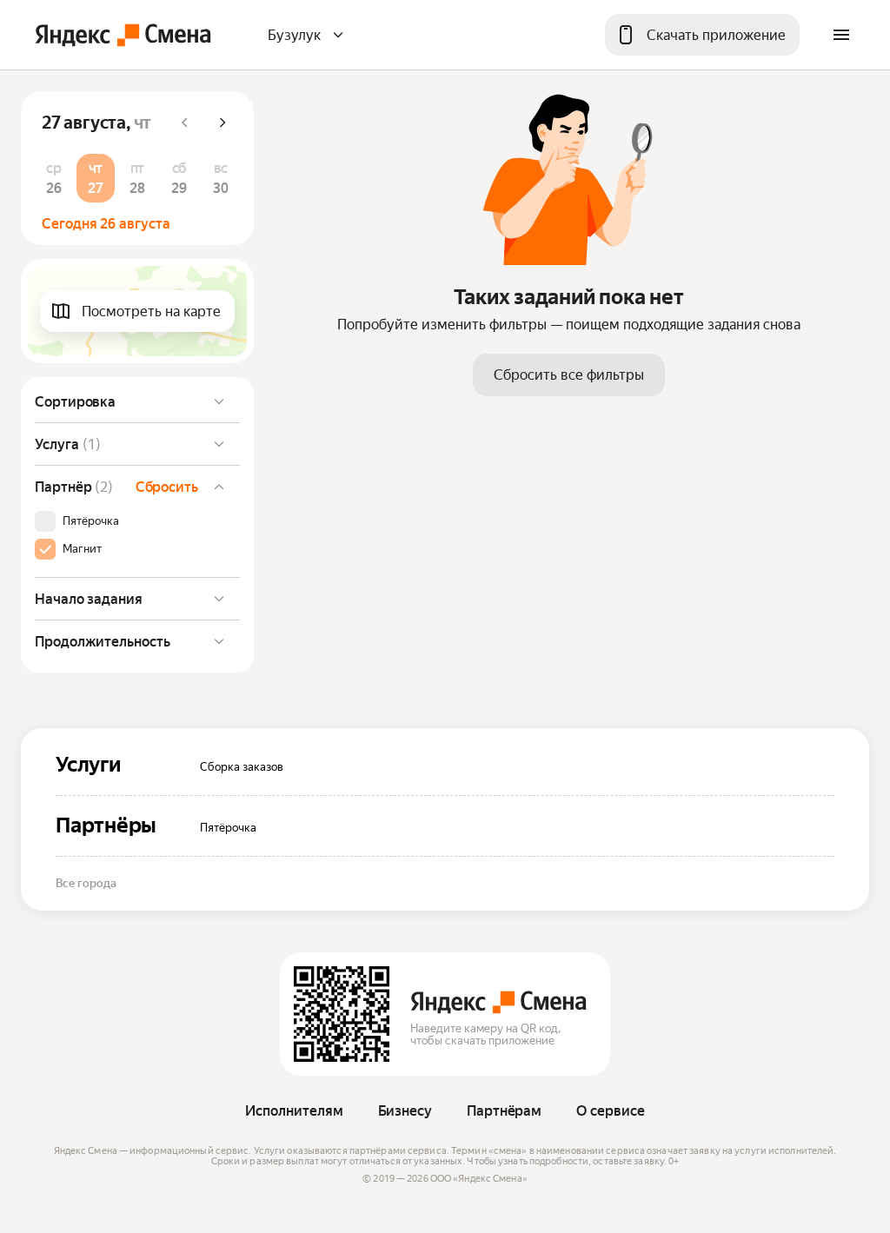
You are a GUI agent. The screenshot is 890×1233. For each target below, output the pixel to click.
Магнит (82, 549)
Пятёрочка (91, 521)
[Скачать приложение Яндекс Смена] (341, 1014)
